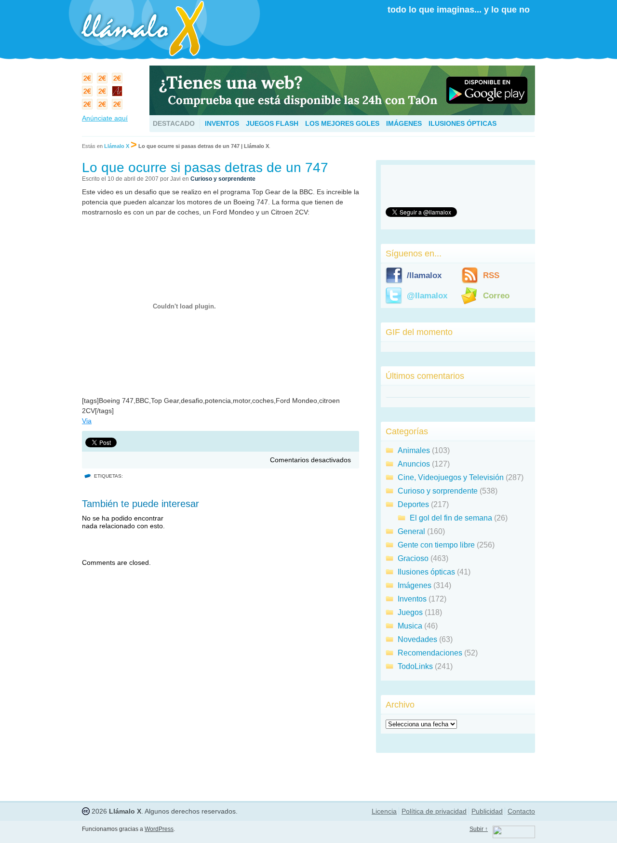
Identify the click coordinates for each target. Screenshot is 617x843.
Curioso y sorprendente (222, 178)
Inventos (222, 123)
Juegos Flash (272, 123)
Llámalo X (116, 146)
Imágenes (404, 123)
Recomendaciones (430, 653)
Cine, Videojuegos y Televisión (451, 477)
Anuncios (414, 464)
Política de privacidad (434, 811)
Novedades (417, 639)
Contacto (521, 811)
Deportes (413, 504)
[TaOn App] (342, 112)
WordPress (159, 829)
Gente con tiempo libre (436, 545)
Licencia (384, 811)
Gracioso (413, 558)
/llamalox (424, 275)
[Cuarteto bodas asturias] (118, 93)
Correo (496, 295)
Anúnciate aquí (105, 118)
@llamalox (427, 295)
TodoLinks (415, 666)
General (411, 531)
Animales (414, 450)
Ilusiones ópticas (462, 123)
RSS (491, 275)
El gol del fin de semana (451, 518)
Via (87, 421)
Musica (410, 626)
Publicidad (487, 811)
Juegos (410, 612)
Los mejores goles (342, 123)
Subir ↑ (478, 829)
